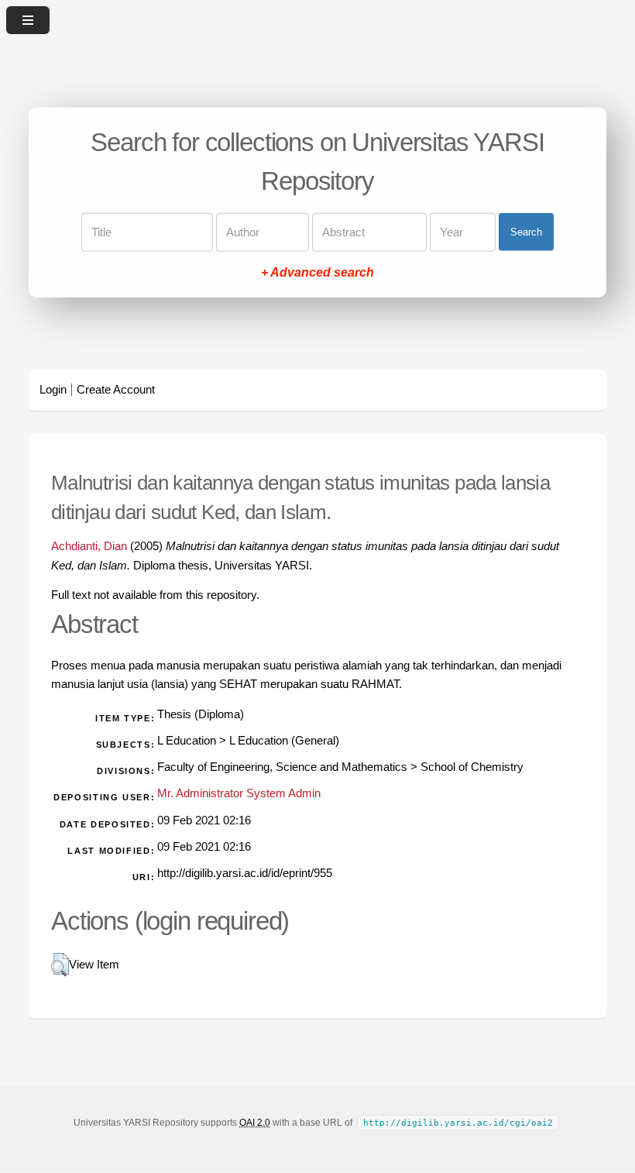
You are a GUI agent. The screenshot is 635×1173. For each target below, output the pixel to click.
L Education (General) (284, 740)
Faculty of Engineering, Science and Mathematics (282, 767)
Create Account (116, 390)
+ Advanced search (317, 271)
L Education (186, 740)
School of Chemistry (471, 767)
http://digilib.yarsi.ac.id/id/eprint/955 (244, 873)
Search (526, 232)
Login (53, 390)
